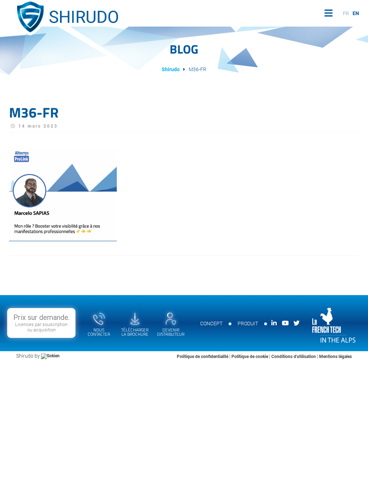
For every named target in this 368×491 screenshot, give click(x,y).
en (356, 13)
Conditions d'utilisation (294, 356)
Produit (248, 323)
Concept (211, 323)
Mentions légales (335, 356)
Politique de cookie (250, 356)
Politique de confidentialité (203, 356)
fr (346, 13)
